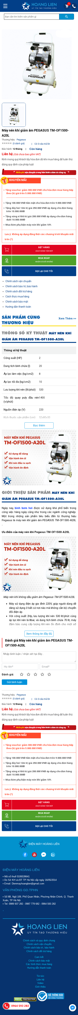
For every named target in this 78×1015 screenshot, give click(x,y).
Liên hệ (40, 979)
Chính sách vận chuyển (18, 281)
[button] (73, 113)
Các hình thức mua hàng (39, 964)
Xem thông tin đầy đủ (39, 633)
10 (40, 381)
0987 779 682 (32, 903)
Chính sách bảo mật (16, 301)
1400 (42, 397)
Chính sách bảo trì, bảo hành (21, 286)
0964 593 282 (49, 903)
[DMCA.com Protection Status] (25, 1000)
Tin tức (40, 976)
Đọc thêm (39, 425)
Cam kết (39, 957)
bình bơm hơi (23, 508)
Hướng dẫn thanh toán (18, 306)
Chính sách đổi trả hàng (18, 291)
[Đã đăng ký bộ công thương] (50, 1000)
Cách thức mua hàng (17, 296)
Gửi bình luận (14, 682)
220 (41, 409)
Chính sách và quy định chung (39, 940)
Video (40, 983)
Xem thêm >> (67, 318)
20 (40, 366)
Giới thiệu (40, 986)
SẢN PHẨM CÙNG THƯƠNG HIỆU (21, 320)
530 (41, 389)
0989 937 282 (16, 903)
